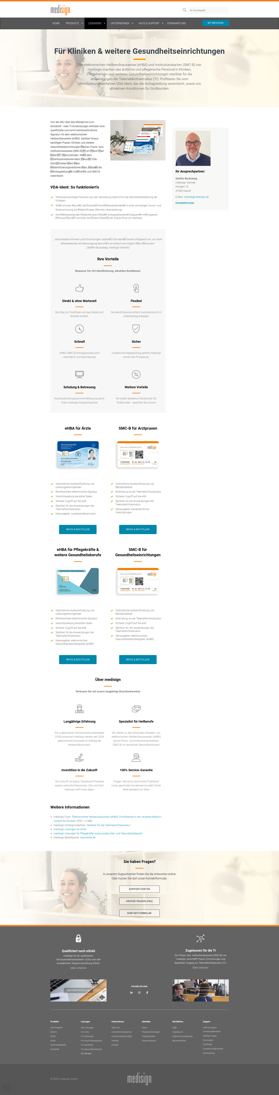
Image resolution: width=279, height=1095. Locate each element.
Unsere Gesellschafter (121, 1036)
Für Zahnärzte (87, 1036)
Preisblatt (54, 1049)
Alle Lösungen (87, 1027)
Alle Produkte (56, 1027)
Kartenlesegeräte (58, 1045)
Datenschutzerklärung (182, 1036)
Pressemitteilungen (151, 1032)
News (144, 1027)
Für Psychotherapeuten (91, 1040)
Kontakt (114, 1045)
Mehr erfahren (78, 968)
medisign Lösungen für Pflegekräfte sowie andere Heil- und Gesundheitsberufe (98, 833)
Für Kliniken (86, 1053)
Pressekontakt (148, 1036)
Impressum (177, 1032)
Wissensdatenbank (212, 1031)
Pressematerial (149, 1040)
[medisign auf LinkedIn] (131, 993)
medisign (63, 10)
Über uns (115, 1027)
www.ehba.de (87, 837)
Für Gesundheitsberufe (91, 1049)
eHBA (53, 1040)
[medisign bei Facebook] (147, 993)
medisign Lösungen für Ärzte (70, 829)
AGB (174, 1027)
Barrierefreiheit (179, 1040)
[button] (7, 1088)
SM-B (52, 1036)
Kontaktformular (185, 202)
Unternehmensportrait (121, 1032)
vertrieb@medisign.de (196, 196)
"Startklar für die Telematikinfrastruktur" (108, 825)
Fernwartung (208, 1053)
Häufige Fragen (210, 1036)
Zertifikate (207, 1044)
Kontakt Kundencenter (213, 1049)
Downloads (208, 1040)
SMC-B (53, 1032)
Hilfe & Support (210, 1027)
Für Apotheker (87, 1045)
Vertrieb (115, 1040)
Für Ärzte (85, 1032)
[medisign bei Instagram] (139, 993)
